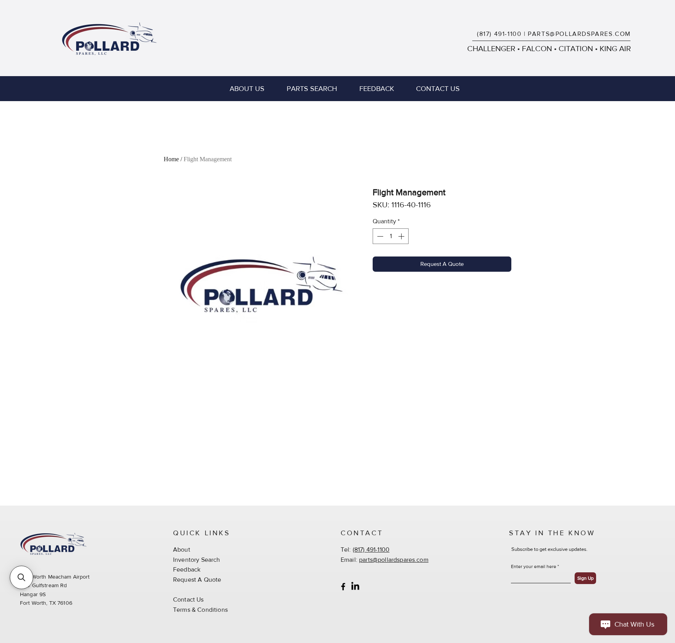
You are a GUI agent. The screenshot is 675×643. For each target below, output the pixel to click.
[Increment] (401, 236)
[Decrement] (379, 236)
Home (171, 159)
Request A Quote (197, 579)
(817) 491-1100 (499, 33)
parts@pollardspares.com (394, 559)
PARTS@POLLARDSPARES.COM (579, 33)
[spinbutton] (390, 236)
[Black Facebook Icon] (343, 586)
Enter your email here (533, 566)
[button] (21, 577)
